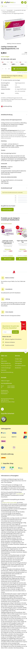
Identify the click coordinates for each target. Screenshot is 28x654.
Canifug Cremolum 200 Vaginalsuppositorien (13, 13)
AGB (2, 359)
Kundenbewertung (6, 188)
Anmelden (15, 332)
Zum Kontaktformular (6, 383)
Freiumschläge (18, 361)
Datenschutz (4, 361)
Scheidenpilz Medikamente (9, 11)
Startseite (3, 10)
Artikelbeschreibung (6, 114)
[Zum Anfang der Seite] (25, 352)
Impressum (3, 370)
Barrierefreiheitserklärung (7, 372)
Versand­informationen (20, 365)
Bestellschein (18, 367)
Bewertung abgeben (7, 209)
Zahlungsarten (18, 363)
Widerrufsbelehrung (5, 363)
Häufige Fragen (18, 359)
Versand (25, 72)
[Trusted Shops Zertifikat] (3, 419)
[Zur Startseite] (9, 2)
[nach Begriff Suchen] (2, 6)
